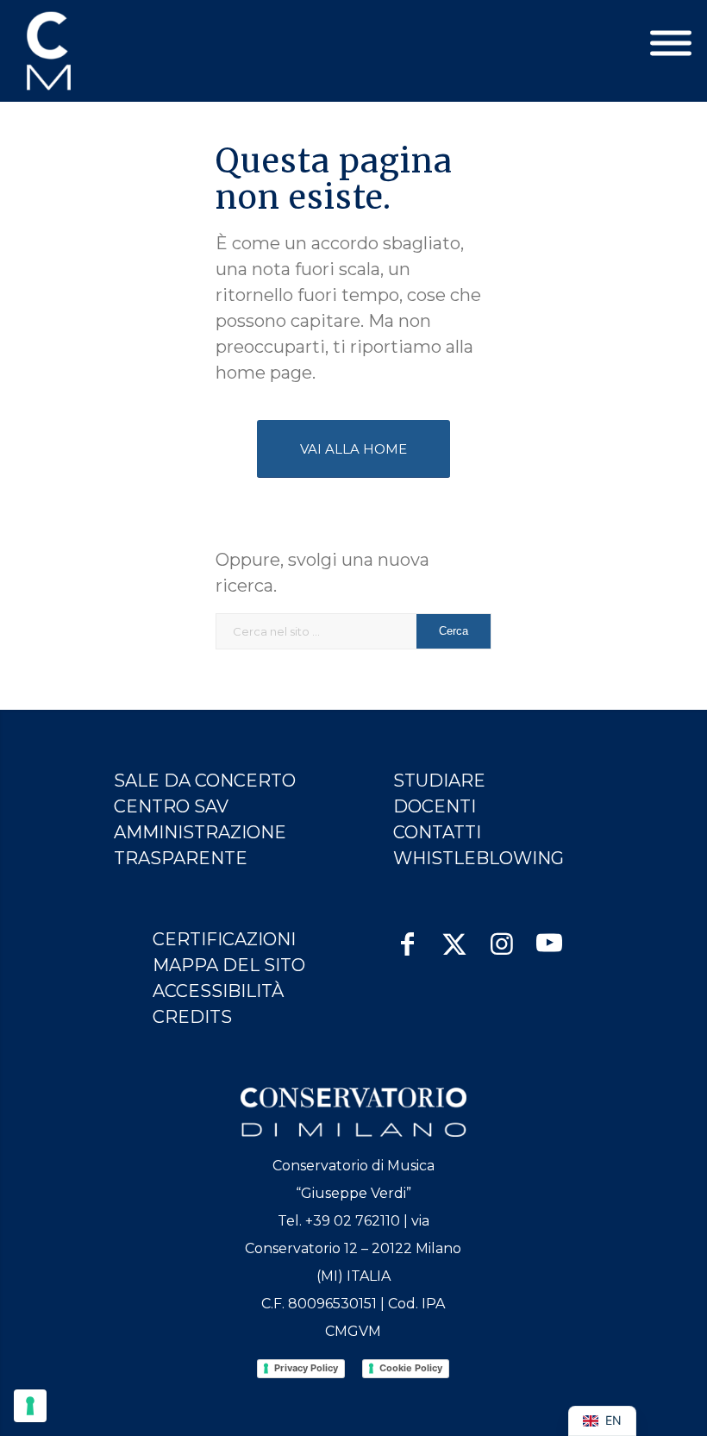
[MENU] (670, 43)
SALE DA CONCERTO (205, 780)
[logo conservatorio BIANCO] (353, 1112)
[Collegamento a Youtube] (549, 935)
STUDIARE (439, 780)
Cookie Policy (410, 1368)
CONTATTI (437, 832)
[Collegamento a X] (455, 935)
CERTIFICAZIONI (224, 939)
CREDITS (192, 1016)
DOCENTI (434, 806)
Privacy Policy (306, 1368)
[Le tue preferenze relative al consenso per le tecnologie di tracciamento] (30, 1405)
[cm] (124, 51)
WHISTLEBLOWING (478, 858)
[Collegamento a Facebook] (407, 935)
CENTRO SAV (171, 806)
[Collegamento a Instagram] (502, 935)
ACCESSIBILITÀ (218, 991)
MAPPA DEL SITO (229, 965)
